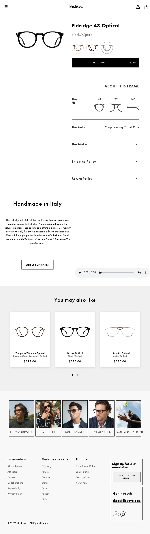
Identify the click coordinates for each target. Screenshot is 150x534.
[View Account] (138, 7)
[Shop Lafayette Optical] (120, 332)
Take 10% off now (126, 477)
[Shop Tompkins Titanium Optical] (30, 332)
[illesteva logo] (75, 6)
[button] (6, 6)
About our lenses (37, 265)
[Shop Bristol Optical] (75, 332)
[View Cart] (146, 8)
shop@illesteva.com (127, 500)
